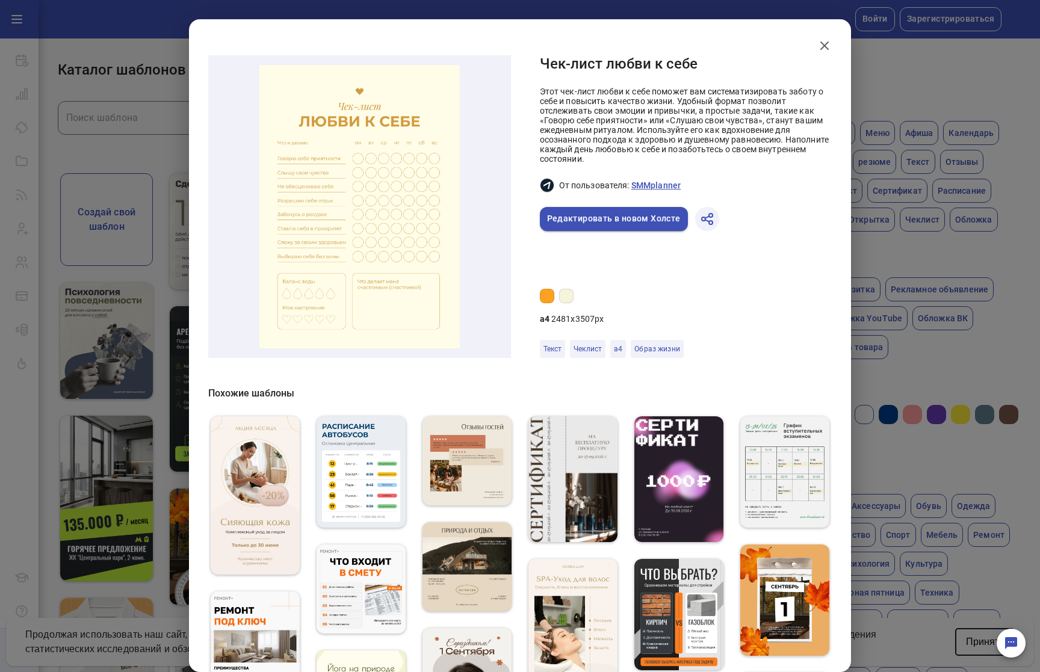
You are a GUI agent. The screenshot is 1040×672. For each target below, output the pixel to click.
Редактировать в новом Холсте (614, 218)
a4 (618, 349)
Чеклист (588, 349)
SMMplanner (656, 185)
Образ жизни (656, 349)
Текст (552, 349)
